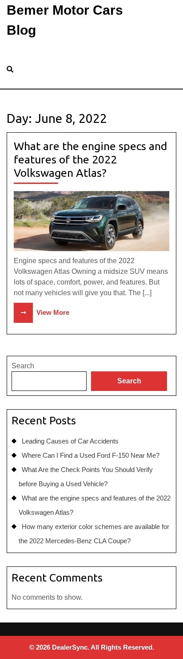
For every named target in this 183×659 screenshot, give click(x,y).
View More (41, 312)
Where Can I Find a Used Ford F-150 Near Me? (90, 455)
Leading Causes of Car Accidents (70, 441)
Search (23, 366)
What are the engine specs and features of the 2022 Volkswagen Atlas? (90, 159)
